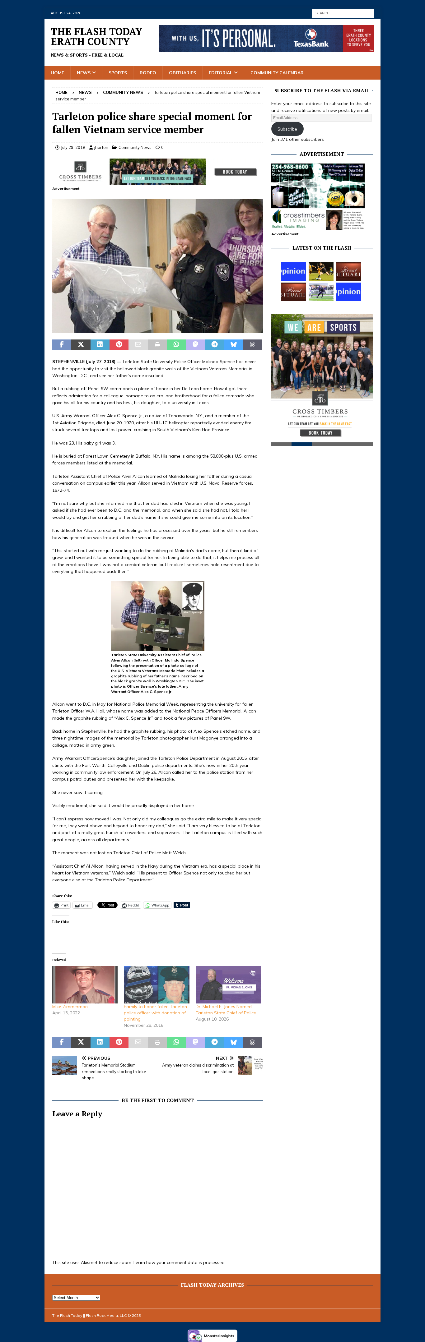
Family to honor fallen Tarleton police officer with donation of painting (155, 1013)
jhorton (101, 147)
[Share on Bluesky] (233, 345)
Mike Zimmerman (70, 1006)
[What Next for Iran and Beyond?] (348, 292)
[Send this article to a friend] (137, 345)
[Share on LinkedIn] (100, 345)
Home (57, 73)
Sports (118, 73)
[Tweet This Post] (80, 345)
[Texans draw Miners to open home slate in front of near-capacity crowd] (321, 271)
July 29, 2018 (73, 147)
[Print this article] (157, 345)
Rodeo (148, 73)
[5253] (157, 329)
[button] (157, 266)
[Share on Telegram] (214, 345)
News (84, 73)
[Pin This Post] (119, 345)
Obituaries (182, 73)
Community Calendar (277, 73)
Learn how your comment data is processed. (179, 1262)
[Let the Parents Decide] (293, 271)
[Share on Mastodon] (195, 345)
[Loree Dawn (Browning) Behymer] (348, 271)
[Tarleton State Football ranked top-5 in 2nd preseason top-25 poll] (321, 292)
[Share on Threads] (252, 345)
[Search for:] (343, 13)
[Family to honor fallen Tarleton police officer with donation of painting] (156, 984)
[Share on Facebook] (61, 345)
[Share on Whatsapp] (176, 345)
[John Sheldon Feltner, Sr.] (293, 292)
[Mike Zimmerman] (85, 984)
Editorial (220, 73)
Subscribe (287, 129)
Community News (135, 147)
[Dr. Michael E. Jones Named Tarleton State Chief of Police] (228, 984)
